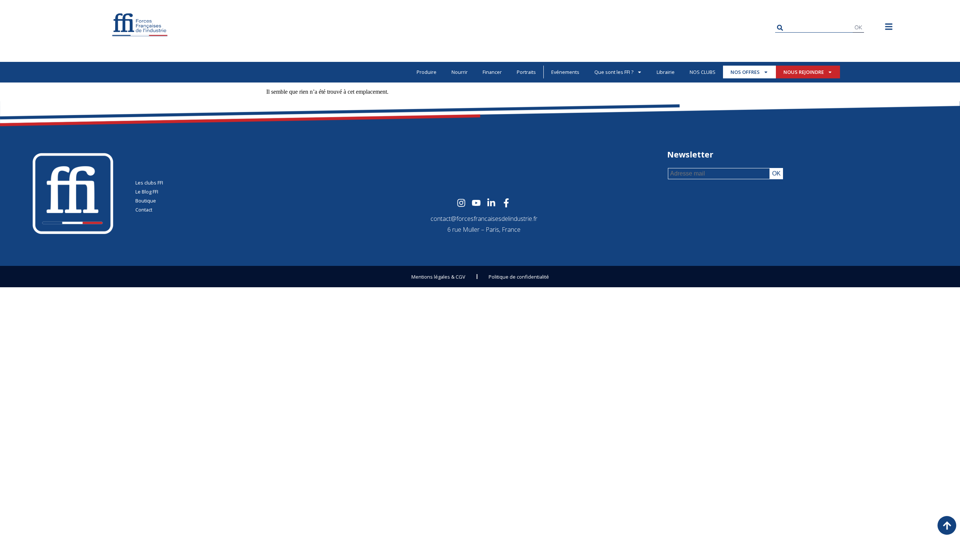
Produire (426, 72)
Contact (143, 209)
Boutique (145, 200)
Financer (492, 72)
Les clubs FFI (149, 182)
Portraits (526, 72)
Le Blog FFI (146, 191)
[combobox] (814, 27)
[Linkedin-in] (491, 202)
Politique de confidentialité (519, 276)
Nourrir (460, 72)
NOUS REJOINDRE (803, 72)
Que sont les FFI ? (613, 72)
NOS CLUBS (703, 72)
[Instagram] (461, 202)
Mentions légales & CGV (438, 276)
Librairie (666, 72)
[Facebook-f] (506, 202)
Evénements (565, 72)
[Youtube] (476, 202)
